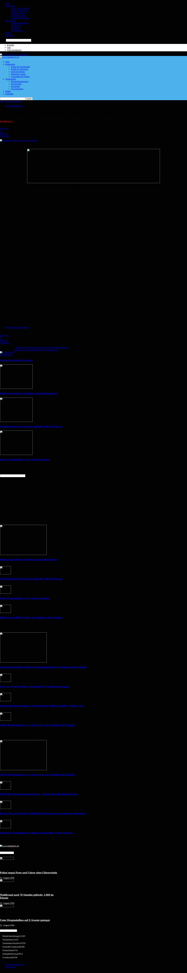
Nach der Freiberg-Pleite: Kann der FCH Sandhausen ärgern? (35, 686)
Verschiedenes (17, 30)
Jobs (9, 47)
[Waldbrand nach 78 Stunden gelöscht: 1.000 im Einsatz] (16, 421)
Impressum (10, 967)
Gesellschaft (9, 957)
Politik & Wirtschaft (19, 11)
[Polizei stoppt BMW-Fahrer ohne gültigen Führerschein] (5, 612)
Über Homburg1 (14, 50)
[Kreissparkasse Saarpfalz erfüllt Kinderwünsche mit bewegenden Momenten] (5, 808)
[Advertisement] (93, 212)
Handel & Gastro (18, 16)
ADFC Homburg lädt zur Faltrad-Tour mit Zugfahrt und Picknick (37, 725)
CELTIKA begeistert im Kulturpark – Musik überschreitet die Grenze (39, 794)
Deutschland (10, 950)
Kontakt (10, 45)
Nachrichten (10, 20)
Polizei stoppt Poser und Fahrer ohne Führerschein (28, 393)
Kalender (9, 35)
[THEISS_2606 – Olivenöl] (93, 182)
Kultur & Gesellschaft (20, 8)
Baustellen (15, 28)
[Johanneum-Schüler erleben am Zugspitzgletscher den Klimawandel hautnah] (23, 662)
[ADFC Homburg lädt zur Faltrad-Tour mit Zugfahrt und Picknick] (5, 720)
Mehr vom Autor (25, 360)
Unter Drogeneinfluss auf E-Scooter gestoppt (25, 459)
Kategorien (10, 6)
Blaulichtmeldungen (19, 23)
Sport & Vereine (18, 13)
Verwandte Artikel (8, 360)
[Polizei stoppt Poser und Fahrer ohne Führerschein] (16, 388)
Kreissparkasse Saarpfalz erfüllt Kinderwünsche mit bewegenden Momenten (42, 813)
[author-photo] (7, 352)
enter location (32, 475)
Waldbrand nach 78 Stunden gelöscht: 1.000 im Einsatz (31, 426)
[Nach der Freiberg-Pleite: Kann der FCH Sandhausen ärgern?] (5, 681)
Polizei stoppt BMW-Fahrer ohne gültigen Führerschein (31, 617)
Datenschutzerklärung (14, 964)
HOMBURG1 (6, 121)
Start (7, 3)
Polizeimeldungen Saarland (17, 327)
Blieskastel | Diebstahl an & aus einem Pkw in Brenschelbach (42, 347)
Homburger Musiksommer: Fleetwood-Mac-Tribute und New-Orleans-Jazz (42, 705)
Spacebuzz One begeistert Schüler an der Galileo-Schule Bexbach (36, 832)
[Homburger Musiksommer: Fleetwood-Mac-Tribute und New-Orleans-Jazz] (5, 700)
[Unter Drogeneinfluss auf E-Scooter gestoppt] (16, 454)
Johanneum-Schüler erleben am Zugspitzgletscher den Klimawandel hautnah (43, 667)
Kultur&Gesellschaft (13, 947)
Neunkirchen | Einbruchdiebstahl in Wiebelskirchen (36, 350)
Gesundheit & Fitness (20, 18)
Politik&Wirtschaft (12, 954)
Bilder (8, 33)
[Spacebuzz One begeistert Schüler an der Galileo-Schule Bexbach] (5, 827)
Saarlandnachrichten (13, 943)
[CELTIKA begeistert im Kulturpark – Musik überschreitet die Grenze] (5, 789)
